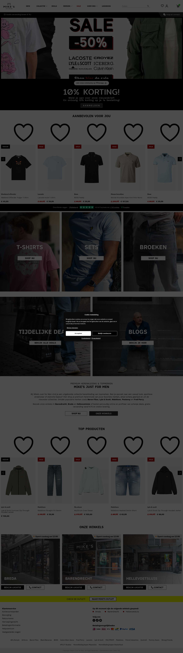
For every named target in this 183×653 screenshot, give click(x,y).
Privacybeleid (96, 338)
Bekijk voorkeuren (104, 333)
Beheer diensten (72, 328)
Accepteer (78, 333)
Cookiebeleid (86, 338)
